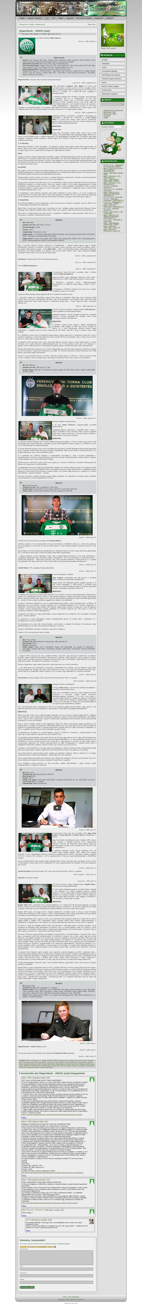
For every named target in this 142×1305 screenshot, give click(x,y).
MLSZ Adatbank (79, 681)
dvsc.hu (78, 262)
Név (21, 1266)
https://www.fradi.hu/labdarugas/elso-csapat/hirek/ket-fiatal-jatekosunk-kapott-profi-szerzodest (52, 1114)
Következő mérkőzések (111, 186)
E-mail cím (23, 1273)
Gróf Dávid (34, 1062)
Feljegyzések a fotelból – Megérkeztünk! (32, 24)
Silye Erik (27, 1066)
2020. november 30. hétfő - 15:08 (39, 1078)
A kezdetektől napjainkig (109, 71)
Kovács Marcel (81, 1062)
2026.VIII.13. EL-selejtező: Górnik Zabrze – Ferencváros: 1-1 (112, 193)
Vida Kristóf (23, 1067)
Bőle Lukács (83, 1060)
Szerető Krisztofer (57, 1066)
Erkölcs (65, 1297)
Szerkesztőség (106, 90)
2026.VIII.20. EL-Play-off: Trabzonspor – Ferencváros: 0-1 (113, 169)
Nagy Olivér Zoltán (73, 1064)
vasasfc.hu (76, 83)
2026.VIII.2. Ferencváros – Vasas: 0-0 (112, 226)
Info (53, 19)
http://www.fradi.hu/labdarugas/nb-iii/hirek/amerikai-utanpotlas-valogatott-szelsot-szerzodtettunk (52, 1172)
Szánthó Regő (46, 1066)
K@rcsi (58, 34)
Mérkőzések (99, 19)
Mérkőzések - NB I (110, 112)
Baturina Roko (63, 1060)
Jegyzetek (70, 19)
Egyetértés (75, 1297)
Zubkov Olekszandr (46, 1067)
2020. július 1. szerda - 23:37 (54, 1210)
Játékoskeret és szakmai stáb (113, 110)
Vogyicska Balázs (33, 1067)
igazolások (42, 1062)
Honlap (22, 1279)
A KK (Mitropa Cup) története (111, 75)
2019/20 (49, 1060)
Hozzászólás (24, 1249)
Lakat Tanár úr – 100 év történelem (113, 212)
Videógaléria (105, 63)
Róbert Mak (91, 24)
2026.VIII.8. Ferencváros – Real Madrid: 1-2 (114, 199)
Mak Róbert (51, 1064)
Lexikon (104, 67)
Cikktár (104, 82)
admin (24, 1078)
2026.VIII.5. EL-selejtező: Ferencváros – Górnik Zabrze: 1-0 (111, 216)
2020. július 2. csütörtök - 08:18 (41, 1220)
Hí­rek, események (32, 1060)
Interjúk (60, 19)
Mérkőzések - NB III (110, 114)
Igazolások (107, 115)
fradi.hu (81, 41)
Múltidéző (109, 19)
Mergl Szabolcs (61, 1064)
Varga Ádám (90, 1066)
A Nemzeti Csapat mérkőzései (111, 79)
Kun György (119, 197)
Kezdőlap (105, 60)
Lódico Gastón (42, 1064)
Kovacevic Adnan (70, 1062)
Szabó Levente (36, 1066)
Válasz (24, 1117)
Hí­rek (47, 19)
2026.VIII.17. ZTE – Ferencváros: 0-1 (112, 176)
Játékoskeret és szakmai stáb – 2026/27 (113, 165)
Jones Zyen (50, 1062)
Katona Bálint (59, 1062)
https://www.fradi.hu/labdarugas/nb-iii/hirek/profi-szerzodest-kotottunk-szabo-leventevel (50, 1203)
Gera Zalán (26, 1062)
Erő (70, 1297)
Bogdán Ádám (73, 1060)
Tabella (106, 117)
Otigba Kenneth (85, 1064)
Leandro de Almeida (30, 1064)
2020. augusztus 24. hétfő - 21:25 (39, 1179)
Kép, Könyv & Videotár (84, 19)
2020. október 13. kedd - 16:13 (38, 1121)
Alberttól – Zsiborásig (35, 19)
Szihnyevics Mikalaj (70, 1066)
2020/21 (55, 1060)
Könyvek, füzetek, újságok (110, 86)
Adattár (22, 19)
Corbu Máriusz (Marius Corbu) (113, 173)
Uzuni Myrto (81, 1066)
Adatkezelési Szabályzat (110, 94)
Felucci (106, 212)
